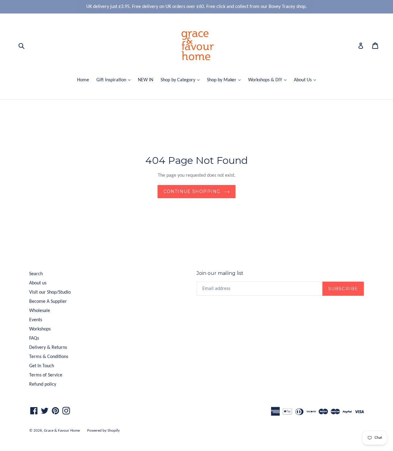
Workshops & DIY (269, 80)
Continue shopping (191, 191)
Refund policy (42, 384)
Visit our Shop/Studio (50, 292)
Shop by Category (182, 80)
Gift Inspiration (115, 80)
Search (36, 274)
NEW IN (145, 80)
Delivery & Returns (48, 347)
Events (35, 320)
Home (83, 80)
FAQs (34, 338)
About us (37, 283)
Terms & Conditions (48, 356)
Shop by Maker (225, 80)
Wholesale (39, 310)
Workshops (40, 329)
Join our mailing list (219, 273)
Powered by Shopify (103, 431)
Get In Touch (41, 366)
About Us (306, 80)
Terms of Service (45, 375)
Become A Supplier (48, 301)
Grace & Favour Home (62, 431)
